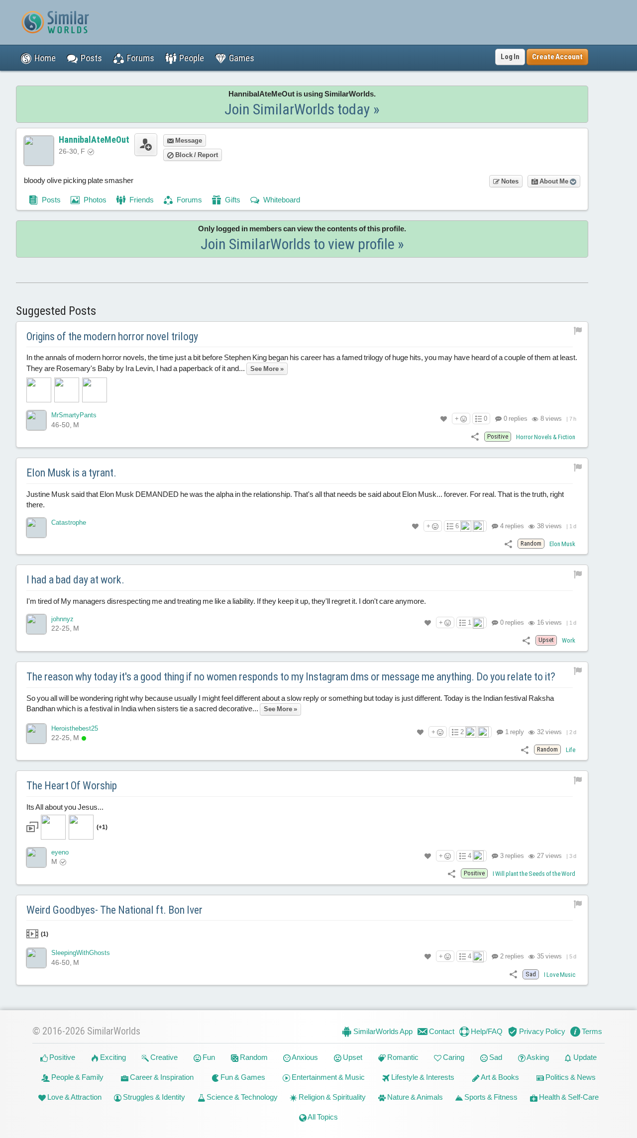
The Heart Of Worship (71, 785)
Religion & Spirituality (331, 1097)
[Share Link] (475, 436)
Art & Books (499, 1077)
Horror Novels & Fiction (545, 437)
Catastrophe (68, 522)
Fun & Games (242, 1077)
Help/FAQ (486, 1031)
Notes (509, 181)
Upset (351, 1057)
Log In (510, 56)
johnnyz (62, 619)
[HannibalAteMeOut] (39, 151)
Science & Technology (241, 1097)
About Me (554, 181)
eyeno (60, 852)
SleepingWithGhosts (80, 952)
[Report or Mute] (578, 330)
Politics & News (570, 1077)
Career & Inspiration (161, 1077)
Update (584, 1057)
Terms (591, 1031)
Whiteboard (281, 199)
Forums (188, 199)
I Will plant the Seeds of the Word (534, 873)
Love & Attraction (74, 1097)
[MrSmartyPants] (36, 420)
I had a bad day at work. (75, 579)
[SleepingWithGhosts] (36, 958)
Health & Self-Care (568, 1097)
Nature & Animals (414, 1097)
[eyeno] (36, 857)
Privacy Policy (541, 1031)
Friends (141, 199)
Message (188, 140)
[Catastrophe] (36, 528)
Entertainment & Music (327, 1077)
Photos (94, 199)
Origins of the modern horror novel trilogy (112, 336)
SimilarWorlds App (382, 1031)
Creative (163, 1057)
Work (568, 640)
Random (253, 1057)
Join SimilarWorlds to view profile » (302, 244)
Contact (440, 1031)
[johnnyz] (36, 624)
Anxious (304, 1057)
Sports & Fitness (490, 1097)
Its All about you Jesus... (66, 817)
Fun (208, 1057)
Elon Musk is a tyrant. (71, 473)
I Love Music (559, 974)
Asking (537, 1057)
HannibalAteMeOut (94, 139)
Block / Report (196, 155)
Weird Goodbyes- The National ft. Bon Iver (114, 910)
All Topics (322, 1117)
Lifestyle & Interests (422, 1077)
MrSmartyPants (74, 415)
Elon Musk (562, 544)
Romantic (402, 1057)
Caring (452, 1057)
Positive (61, 1057)
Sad (495, 1057)
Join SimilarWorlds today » (302, 109)
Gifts (231, 199)
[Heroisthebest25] (36, 734)
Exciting (112, 1057)
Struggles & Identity (153, 1097)
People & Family (77, 1077)
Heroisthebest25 (74, 728)
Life (570, 750)
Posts (50, 199)
